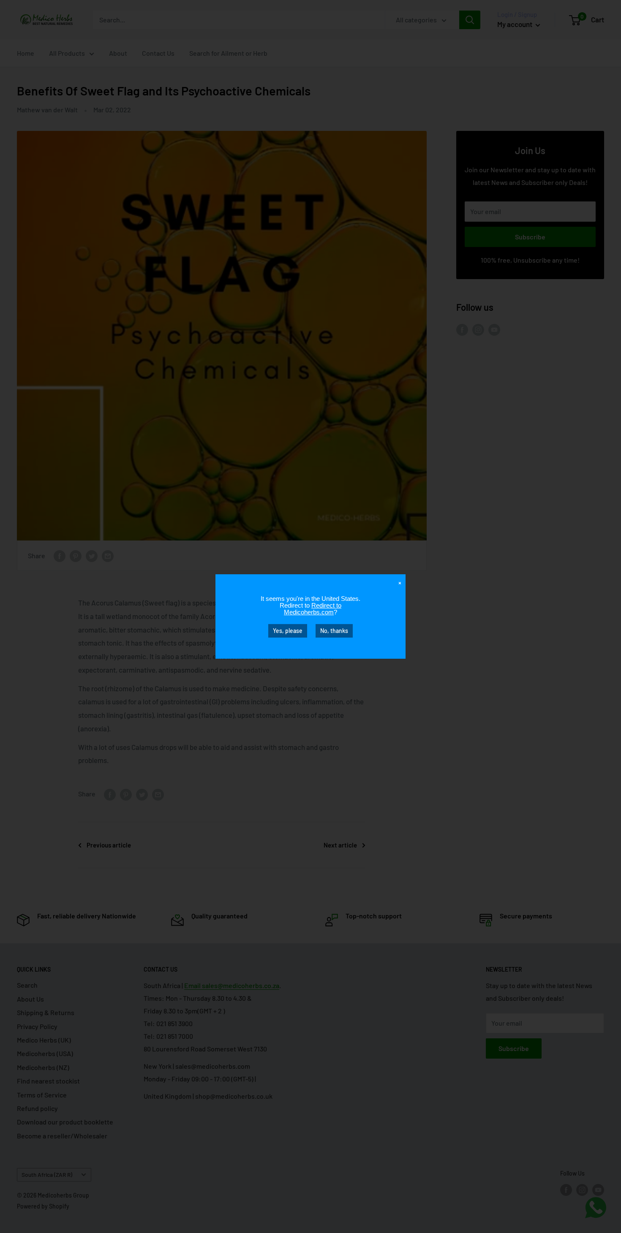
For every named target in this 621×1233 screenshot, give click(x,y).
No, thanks (334, 630)
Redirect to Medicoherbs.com (312, 609)
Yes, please (287, 630)
